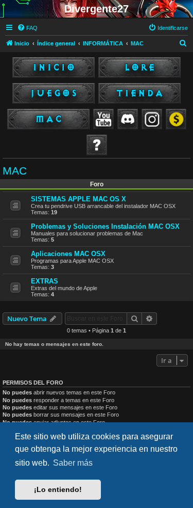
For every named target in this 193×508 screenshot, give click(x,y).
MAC (15, 171)
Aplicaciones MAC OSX (68, 254)
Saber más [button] (73, 462)
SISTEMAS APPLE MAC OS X (78, 199)
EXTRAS (44, 281)
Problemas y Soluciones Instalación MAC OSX (105, 226)
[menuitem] (27, 28)
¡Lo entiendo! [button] (58, 489)
